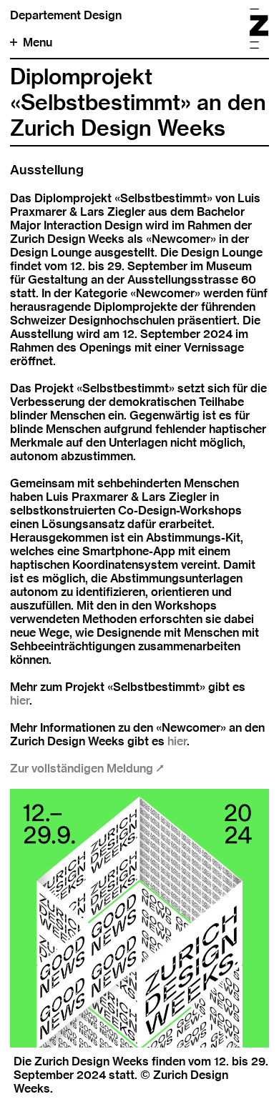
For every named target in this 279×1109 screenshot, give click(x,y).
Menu (37, 42)
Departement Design (66, 15)
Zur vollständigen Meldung (83, 768)
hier (19, 700)
